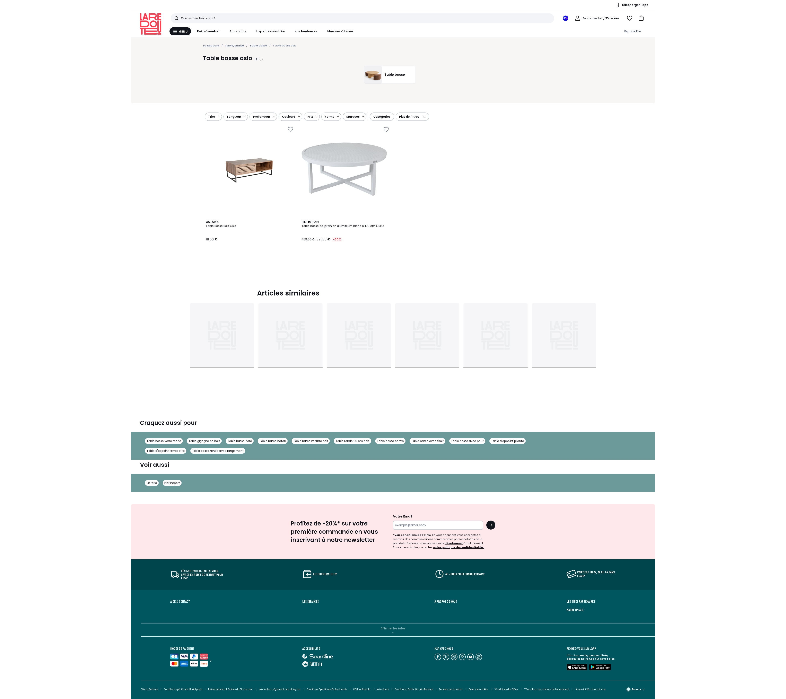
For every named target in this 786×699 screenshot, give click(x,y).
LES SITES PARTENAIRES (581, 601)
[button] (641, 18)
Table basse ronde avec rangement (218, 451)
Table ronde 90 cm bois (352, 441)
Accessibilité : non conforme (590, 689)
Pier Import (172, 483)
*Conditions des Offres (506, 689)
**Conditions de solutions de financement (546, 689)
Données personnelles (451, 689)
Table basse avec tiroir (427, 441)
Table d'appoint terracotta (166, 451)
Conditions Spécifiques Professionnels (327, 689)
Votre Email (402, 516)
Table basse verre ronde (164, 441)
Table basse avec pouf (467, 441)
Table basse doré (239, 441)
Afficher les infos (393, 628)
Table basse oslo (285, 45)
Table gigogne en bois (204, 441)
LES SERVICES (310, 601)
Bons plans (238, 31)
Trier (211, 117)
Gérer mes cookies (478, 689)
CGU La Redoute (361, 689)
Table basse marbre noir (310, 441)
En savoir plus (605, 659)
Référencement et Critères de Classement (230, 689)
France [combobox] (636, 689)
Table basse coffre (390, 441)
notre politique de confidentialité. (458, 547)
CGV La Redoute (149, 689)
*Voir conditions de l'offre (412, 535)
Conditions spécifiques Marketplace (183, 689)
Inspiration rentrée (270, 31)
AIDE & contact (180, 601)
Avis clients (382, 689)
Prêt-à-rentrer (208, 31)
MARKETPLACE (575, 610)
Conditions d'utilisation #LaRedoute (414, 689)
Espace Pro (632, 31)
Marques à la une (340, 31)
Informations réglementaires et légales (279, 689)
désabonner (454, 543)
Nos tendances (306, 31)
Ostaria (152, 483)
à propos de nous (446, 601)
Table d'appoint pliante (507, 441)
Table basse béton (272, 441)
